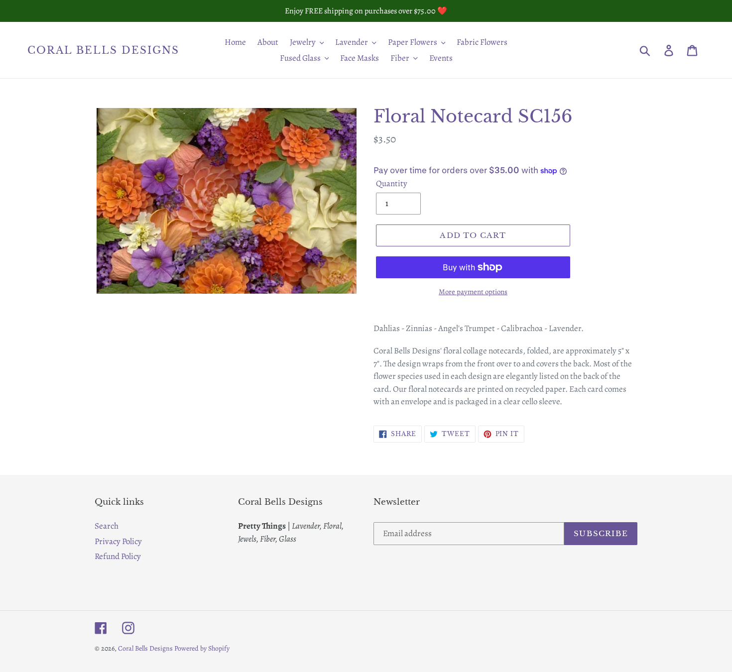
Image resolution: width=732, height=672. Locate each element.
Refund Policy (118, 556)
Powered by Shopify (202, 648)
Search (107, 526)
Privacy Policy (118, 541)
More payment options (473, 292)
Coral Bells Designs (103, 50)
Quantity (391, 183)
